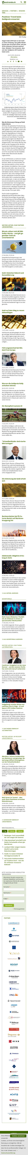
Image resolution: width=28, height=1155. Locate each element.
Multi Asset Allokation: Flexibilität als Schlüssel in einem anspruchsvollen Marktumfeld (13, 618)
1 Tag (4, 831)
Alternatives (14, 57)
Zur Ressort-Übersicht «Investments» (10, 821)
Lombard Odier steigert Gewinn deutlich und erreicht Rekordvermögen (14, 849)
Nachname (7, 893)
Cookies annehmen (18, 1136)
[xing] (10, 62)
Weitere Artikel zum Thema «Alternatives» (12, 646)
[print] (20, 62)
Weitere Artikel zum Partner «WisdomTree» (13, 226)
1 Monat (20, 831)
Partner (13, 11)
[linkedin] (7, 62)
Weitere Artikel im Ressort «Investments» (12, 737)
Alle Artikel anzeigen (10, 593)
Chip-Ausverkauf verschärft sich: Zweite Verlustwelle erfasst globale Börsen (15, 842)
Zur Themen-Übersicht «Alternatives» (10, 729)
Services (5, 11)
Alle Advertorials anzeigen (12, 639)
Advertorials (7, 599)
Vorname (7, 887)
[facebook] (12, 62)
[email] (18, 62)
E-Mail (6, 899)
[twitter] (15, 62)
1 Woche (11, 831)
